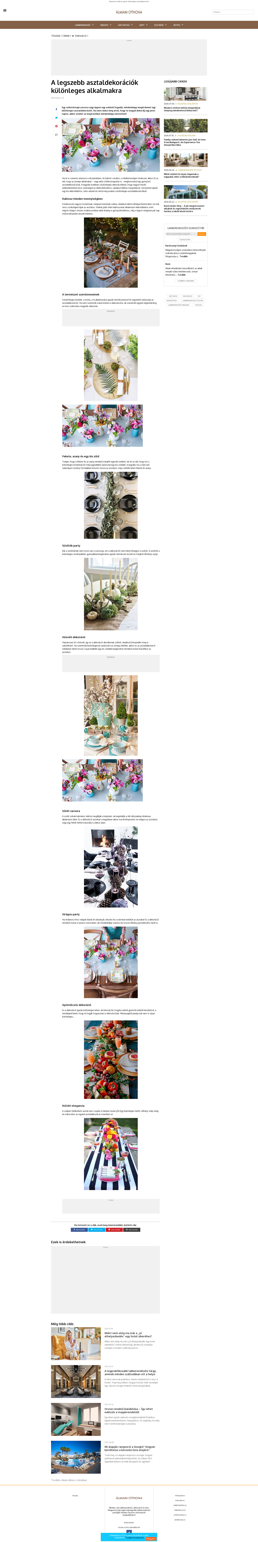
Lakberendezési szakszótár (185, 228)
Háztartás (124, 25)
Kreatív (104, 25)
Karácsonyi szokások (176, 245)
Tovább (184, 256)
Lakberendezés (82, 25)
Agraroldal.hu (180, 1520)
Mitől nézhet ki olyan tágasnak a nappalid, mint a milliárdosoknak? (181, 175)
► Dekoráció (79, 35)
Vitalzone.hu (180, 1500)
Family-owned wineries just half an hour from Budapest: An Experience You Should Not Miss (185, 142)
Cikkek (66, 35)
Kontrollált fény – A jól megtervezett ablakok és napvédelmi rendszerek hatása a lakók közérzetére (184, 209)
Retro (176, 25)
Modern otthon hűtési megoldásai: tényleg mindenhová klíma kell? (182, 109)
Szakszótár (185, 240)
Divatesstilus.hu (180, 1510)
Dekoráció (187, 296)
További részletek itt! (134, 1537)
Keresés (202, 234)
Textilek (198, 305)
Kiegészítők (172, 301)
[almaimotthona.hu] (129, 12)
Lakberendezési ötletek (192, 301)
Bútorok (173, 296)
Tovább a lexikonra (186, 281)
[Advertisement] (129, 58)
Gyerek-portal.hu (180, 1515)
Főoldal (56, 35)
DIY (199, 296)
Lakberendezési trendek (178, 305)
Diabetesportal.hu (180, 1505)
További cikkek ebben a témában (69, 1480)
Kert (141, 25)
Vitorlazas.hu (180, 1495)
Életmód (159, 25)
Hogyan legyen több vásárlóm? (129, 1527)
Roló (167, 264)
